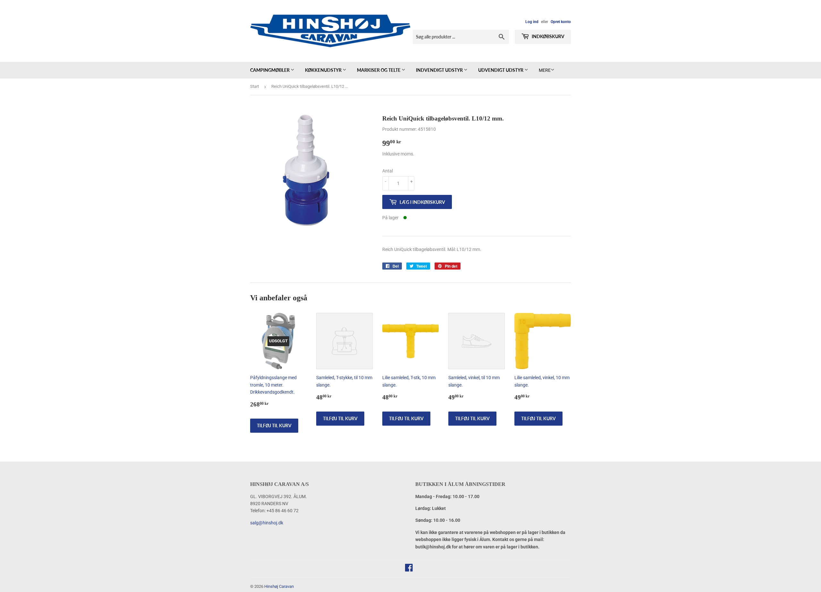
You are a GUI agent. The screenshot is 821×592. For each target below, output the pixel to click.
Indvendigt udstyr (440, 70)
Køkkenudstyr (324, 70)
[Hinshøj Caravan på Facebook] (409, 569)
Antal (387, 170)
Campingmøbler (270, 70)
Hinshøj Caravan (279, 586)
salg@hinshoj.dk (266, 522)
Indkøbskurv (547, 36)
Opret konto (561, 22)
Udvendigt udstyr (501, 70)
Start (254, 86)
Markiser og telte (379, 70)
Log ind (531, 22)
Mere (545, 70)
